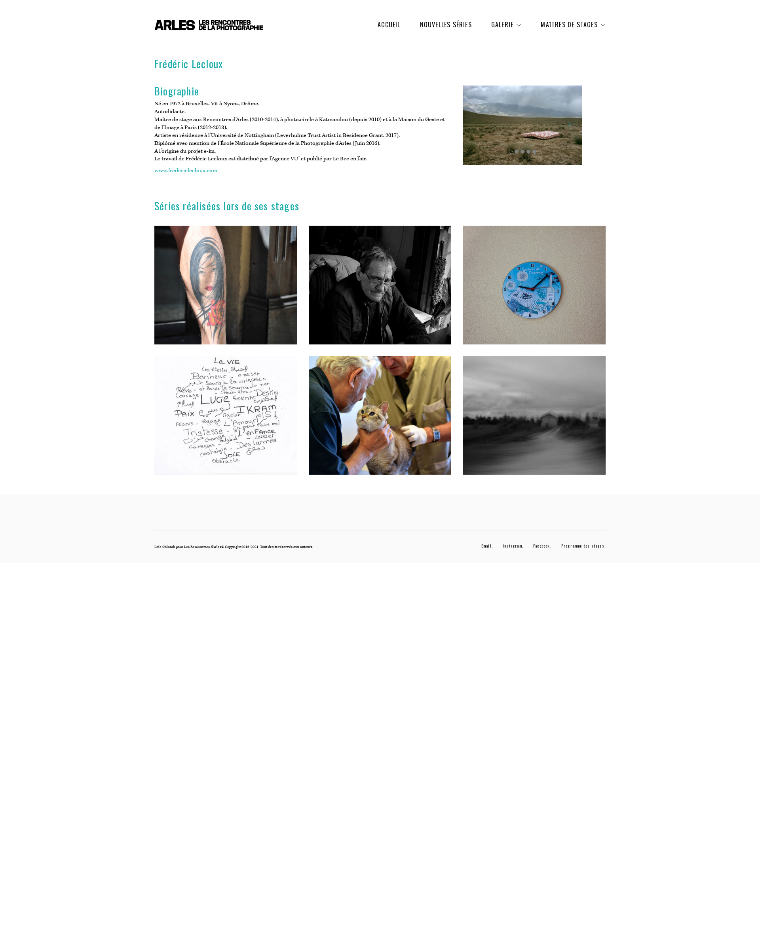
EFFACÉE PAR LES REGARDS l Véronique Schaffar (226, 291)
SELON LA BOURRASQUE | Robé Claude (534, 421)
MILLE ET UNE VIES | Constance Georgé (380, 421)
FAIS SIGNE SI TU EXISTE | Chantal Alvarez (226, 421)
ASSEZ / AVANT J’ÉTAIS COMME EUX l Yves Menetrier (380, 291)
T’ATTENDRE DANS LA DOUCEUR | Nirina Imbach (534, 291)
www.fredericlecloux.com (185, 170)
